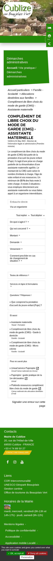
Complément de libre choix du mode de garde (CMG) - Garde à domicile (25, 332)
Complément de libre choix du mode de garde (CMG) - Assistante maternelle (25, 105)
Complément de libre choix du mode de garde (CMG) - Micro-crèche (25, 345)
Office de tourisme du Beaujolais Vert (25, 492)
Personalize (27, 557)
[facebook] (8, 462)
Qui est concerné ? (19, 229)
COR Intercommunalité (17, 480)
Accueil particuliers (19, 89)
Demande (15, 242)
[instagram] (15, 462)
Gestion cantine (13, 488)
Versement (15, 249)
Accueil (12, 67)
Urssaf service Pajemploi (25, 368)
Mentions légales (14, 524)
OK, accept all (17, 553)
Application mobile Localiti (20, 542)
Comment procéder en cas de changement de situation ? (22, 258)
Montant (14, 235)
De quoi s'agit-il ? (18, 222)
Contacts (10, 431)
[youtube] (22, 462)
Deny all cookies (38, 553)
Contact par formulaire (17, 453)
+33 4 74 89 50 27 (14, 448)
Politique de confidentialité (20, 530)
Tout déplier (38, 215)
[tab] (26, 201)
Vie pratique (27, 67)
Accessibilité (12, 536)
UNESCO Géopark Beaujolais (21, 484)
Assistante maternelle (21, 322)
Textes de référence (18, 275)
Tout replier (23, 215)
